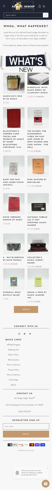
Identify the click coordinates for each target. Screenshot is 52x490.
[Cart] (44, 6)
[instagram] (19, 334)
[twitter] (24, 334)
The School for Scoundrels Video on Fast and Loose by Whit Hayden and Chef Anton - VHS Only (37, 139)
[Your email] (26, 426)
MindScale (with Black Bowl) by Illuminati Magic (37, 90)
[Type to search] (23, 15)
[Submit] (45, 14)
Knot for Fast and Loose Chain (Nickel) (13, 182)
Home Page (13, 379)
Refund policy (13, 359)
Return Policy (13, 354)
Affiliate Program (13, 344)
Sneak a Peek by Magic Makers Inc (37, 295)
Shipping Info (13, 349)
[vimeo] (30, 334)
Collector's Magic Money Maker (35, 260)
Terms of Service (13, 364)
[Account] (39, 6)
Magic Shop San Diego (28, 450)
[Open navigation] (5, 6)
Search (13, 384)
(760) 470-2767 (24, 411)
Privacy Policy (13, 369)
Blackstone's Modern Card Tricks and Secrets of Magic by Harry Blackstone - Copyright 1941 (13, 139)
